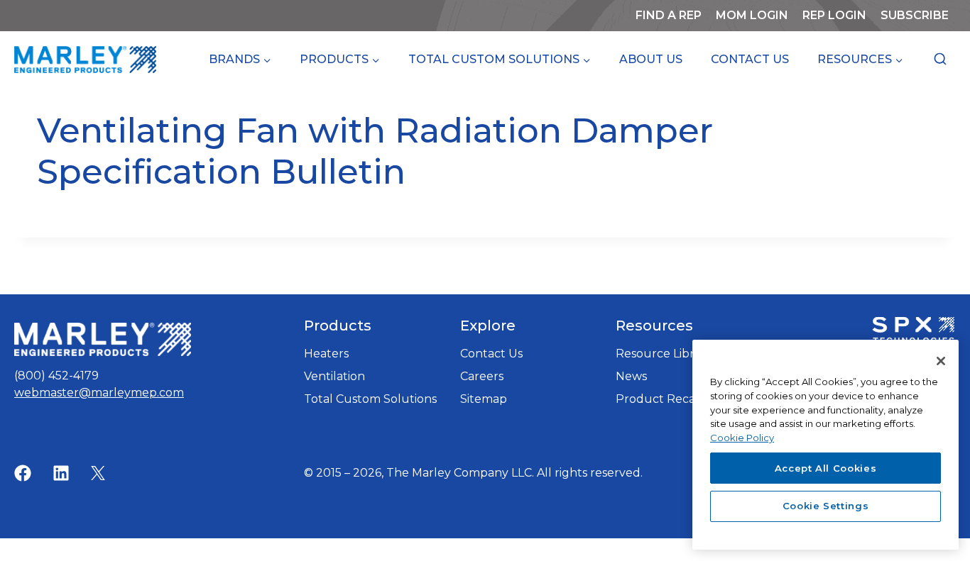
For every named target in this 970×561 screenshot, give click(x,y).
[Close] (941, 361)
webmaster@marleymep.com (99, 392)
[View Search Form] (940, 59)
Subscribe (918, 19)
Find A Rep (669, 15)
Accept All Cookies (826, 467)
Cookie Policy (742, 437)
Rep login (834, 15)
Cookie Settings (826, 505)
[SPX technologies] (913, 332)
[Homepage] (102, 339)
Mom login (755, 19)
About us (650, 59)
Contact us (750, 59)
